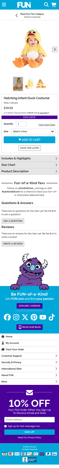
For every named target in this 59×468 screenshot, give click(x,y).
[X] (25, 317)
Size (6, 131)
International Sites (11, 368)
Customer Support (11, 356)
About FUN (7, 375)
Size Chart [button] (8, 165)
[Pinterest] (34, 317)
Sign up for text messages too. (24, 426)
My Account (12, 343)
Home (9, 336)
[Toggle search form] (46, 4)
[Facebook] (7, 317)
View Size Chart (47, 124)
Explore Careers (29, 305)
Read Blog (31, 327)
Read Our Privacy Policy (29, 437)
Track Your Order (15, 349)
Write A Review (11, 103)
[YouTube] (42, 317)
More (4, 381)
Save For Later (29, 148)
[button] (54, 4)
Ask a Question (12, 221)
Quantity (8, 123)
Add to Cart (31, 140)
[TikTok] (51, 317)
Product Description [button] (15, 171)
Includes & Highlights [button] (16, 158)
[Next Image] (55, 49)
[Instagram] (16, 317)
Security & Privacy (11, 362)
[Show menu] (4, 4)
